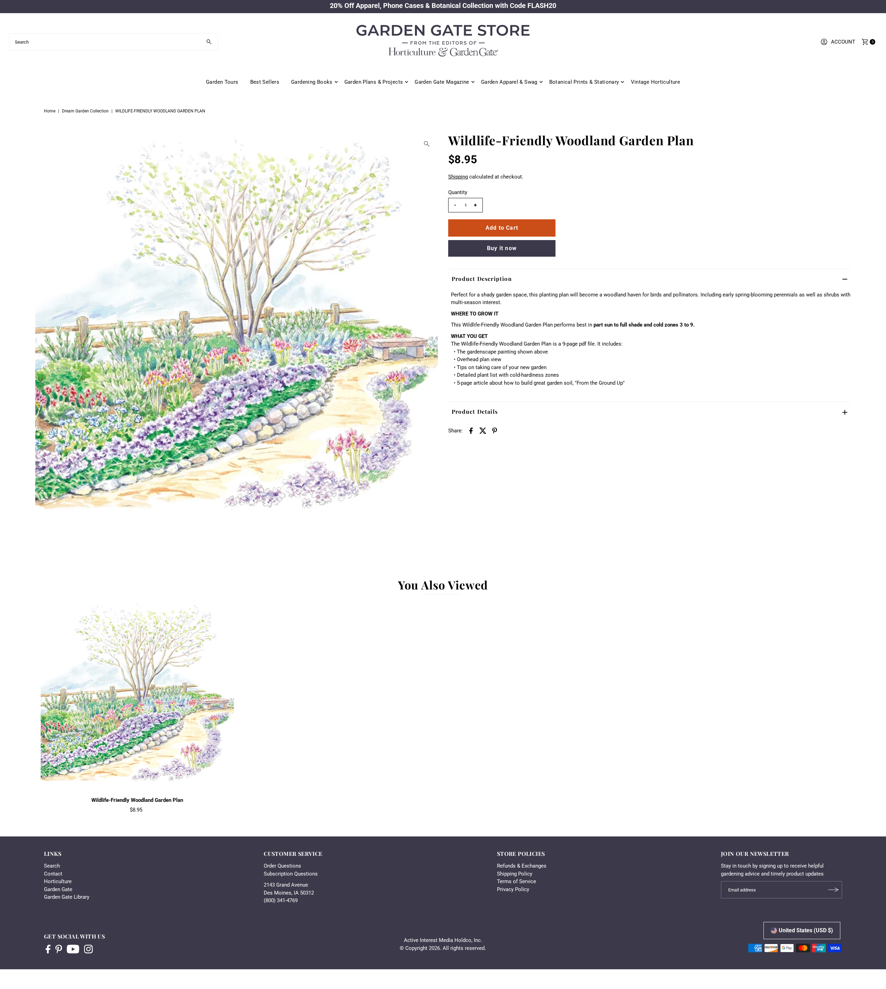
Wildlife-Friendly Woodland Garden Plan (137, 800)
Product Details (475, 411)
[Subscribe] (833, 889)
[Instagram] (88, 950)
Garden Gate (58, 889)
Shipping (458, 177)
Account (843, 42)
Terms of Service (516, 881)
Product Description (482, 278)
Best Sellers (265, 82)
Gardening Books (312, 82)
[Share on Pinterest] (494, 430)
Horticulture (58, 881)
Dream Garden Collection (85, 111)
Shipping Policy (514, 874)
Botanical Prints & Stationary (584, 82)
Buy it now (502, 248)
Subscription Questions (291, 874)
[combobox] (113, 42)
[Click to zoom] (426, 144)
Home (49, 111)
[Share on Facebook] (471, 430)
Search (52, 866)
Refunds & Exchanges (521, 866)
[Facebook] (48, 950)
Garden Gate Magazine (442, 82)
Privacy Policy (513, 889)
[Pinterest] (58, 950)
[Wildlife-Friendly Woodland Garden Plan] (137, 697)
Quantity (457, 192)
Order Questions (282, 866)
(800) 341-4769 (281, 900)
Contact (53, 874)
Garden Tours (222, 82)
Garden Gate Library (66, 897)
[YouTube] (73, 950)
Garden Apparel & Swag (509, 82)
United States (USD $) (806, 930)
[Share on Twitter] (483, 430)
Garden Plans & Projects (373, 82)
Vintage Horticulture (655, 82)
